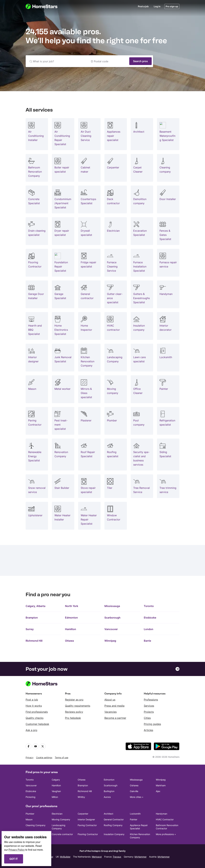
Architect (108, 813)
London (148, 629)
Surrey (30, 629)
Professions (151, 699)
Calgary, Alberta (35, 606)
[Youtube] (35, 746)
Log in (157, 6)
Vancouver (111, 629)
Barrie (147, 640)
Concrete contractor (62, 834)
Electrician (57, 813)
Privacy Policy (16, 849)
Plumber (30, 813)
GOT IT (13, 859)
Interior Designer (86, 819)
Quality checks (34, 718)
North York (71, 606)
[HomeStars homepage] (44, 6)
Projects (149, 711)
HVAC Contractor (165, 819)
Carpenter (83, 813)
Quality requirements (77, 705)
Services (149, 705)
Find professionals (37, 711)
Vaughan (56, 791)
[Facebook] (28, 746)
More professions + (166, 834)
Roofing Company (113, 825)
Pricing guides (152, 724)
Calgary (56, 779)
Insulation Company (114, 834)
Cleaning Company (35, 825)
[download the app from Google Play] (166, 746)
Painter (133, 819)
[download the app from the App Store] (138, 746)
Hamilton (70, 629)
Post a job (143, 6)
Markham (161, 785)
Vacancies (110, 711)
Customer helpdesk (37, 724)
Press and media (114, 705)
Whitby (81, 797)
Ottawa (69, 640)
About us (109, 699)
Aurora (107, 797)
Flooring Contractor (88, 834)
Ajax (158, 791)
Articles (148, 730)
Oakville (134, 791)
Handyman (161, 813)
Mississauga (112, 606)
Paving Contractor (87, 825)
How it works (34, 705)
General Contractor (114, 819)
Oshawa (134, 785)
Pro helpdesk (73, 718)
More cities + (136, 797)
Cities (147, 718)
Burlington (109, 791)
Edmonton (71, 617)
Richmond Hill (34, 640)
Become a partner (115, 718)
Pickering (30, 797)
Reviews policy (74, 711)
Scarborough (112, 617)
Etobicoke (150, 617)
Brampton (32, 617)
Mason (29, 819)
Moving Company (61, 819)
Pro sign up (172, 6)
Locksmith (135, 813)
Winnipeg (110, 640)
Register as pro (74, 699)
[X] (42, 746)
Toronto (149, 606)
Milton (55, 797)
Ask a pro (31, 730)
